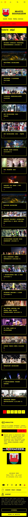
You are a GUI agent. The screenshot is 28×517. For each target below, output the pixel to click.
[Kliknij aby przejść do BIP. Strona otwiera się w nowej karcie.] (24, 485)
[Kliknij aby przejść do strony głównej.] (10, 2)
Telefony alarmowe (18, 19)
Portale (10, 19)
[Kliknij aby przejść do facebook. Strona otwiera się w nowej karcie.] (7, 485)
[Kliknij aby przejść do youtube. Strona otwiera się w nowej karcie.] (3, 485)
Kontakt (5, 19)
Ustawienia (14, 510)
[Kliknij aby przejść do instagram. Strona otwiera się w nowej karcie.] (12, 485)
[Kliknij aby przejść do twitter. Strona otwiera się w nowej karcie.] (16, 485)
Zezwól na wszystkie (14, 514)
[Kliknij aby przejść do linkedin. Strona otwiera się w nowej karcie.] (20, 485)
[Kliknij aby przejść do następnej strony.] (23, 412)
